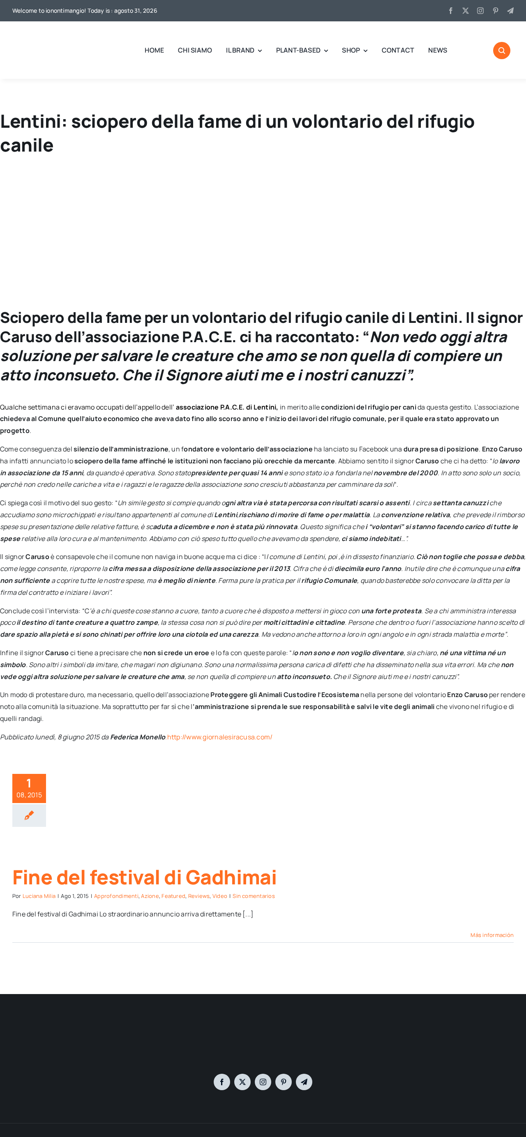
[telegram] (510, 10)
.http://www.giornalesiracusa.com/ (218, 736)
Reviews (199, 896)
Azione (150, 896)
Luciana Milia (39, 896)
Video (219, 896)
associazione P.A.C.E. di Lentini (226, 407)
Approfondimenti (116, 896)
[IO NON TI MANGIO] (32, 32)
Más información (492, 935)
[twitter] (465, 10)
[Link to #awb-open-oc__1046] (501, 50)
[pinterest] (495, 10)
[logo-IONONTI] (263, 1030)
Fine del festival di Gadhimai (144, 876)
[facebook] (451, 10)
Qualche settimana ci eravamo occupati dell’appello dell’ (88, 407)
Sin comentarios (254, 896)
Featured (173, 896)
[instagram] (480, 10)
